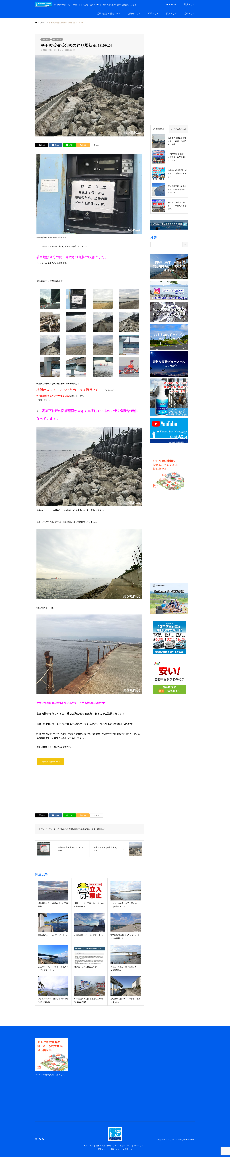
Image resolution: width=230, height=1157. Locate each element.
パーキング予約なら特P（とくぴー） (50, 1075)
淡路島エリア (134, 13)
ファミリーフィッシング (50, 829)
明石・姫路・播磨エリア (108, 13)
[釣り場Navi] (115, 1139)
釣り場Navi (87, 829)
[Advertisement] (89, 788)
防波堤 (94, 829)
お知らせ (45, 39)
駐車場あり (101, 829)
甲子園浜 (70, 829)
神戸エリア (189, 4)
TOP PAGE (171, 4)
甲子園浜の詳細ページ (50, 762)
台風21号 (62, 829)
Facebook (39, 1139)
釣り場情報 (57, 39)
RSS (43, 1139)
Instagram (36, 1139)
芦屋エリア (153, 13)
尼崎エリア (189, 13)
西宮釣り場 (78, 829)
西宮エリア (171, 13)
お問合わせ (127, 1149)
